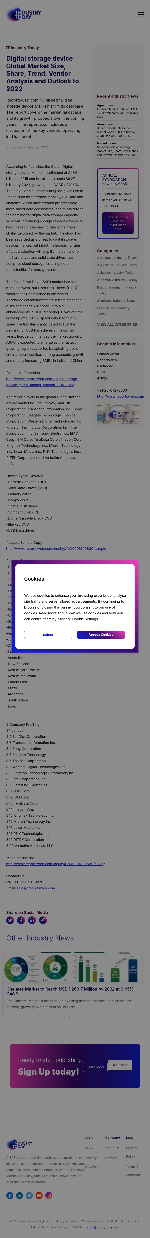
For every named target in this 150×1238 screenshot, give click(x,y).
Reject (48, 635)
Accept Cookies (100, 635)
